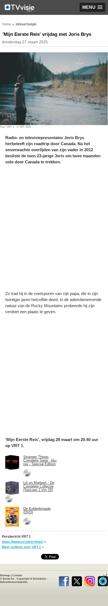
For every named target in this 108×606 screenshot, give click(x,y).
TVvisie (103, 580)
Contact (17, 575)
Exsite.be (8, 578)
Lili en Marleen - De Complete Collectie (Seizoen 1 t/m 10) (38, 486)
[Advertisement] (54, 230)
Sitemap (5, 575)
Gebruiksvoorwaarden (14, 582)
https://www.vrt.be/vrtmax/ (22, 542)
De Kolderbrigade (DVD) (37, 510)
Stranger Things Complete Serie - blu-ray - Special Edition (40, 460)
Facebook (64, 580)
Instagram (90, 580)
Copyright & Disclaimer (31, 578)
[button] (92, 7)
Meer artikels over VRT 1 (21, 547)
